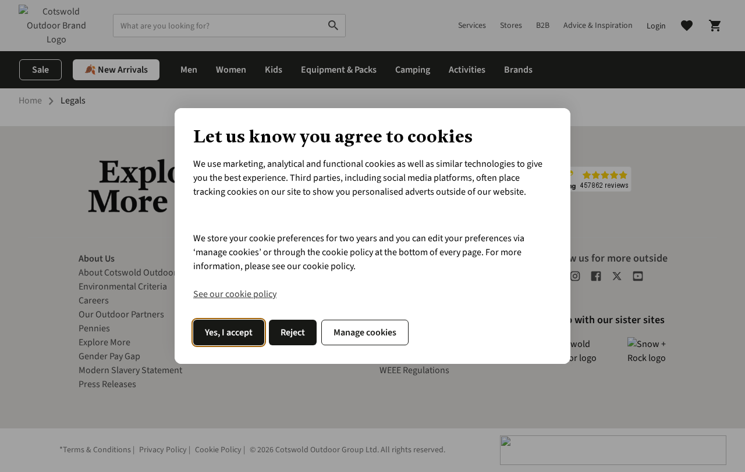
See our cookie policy (234, 294)
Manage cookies (365, 332)
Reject (293, 332)
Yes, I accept (229, 332)
